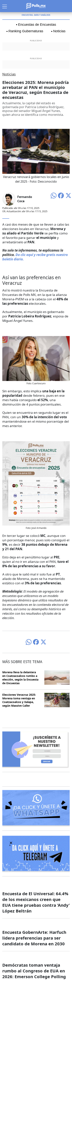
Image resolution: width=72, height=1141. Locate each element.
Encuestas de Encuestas (37, 24)
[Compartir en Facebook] (61, 195)
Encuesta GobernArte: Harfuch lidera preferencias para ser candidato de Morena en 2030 (34, 937)
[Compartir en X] (68, 195)
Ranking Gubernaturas (25, 31)
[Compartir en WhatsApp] (53, 195)
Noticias (59, 31)
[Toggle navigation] (4, 6)
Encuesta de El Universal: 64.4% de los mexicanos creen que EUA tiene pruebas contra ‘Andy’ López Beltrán (36, 902)
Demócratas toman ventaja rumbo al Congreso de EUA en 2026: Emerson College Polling (34, 970)
